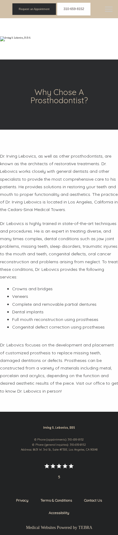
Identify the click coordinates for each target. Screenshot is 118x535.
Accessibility (59, 512)
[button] (109, 10)
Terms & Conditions (56, 500)
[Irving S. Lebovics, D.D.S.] (15, 38)
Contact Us (93, 500)
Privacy (22, 500)
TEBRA (85, 527)
